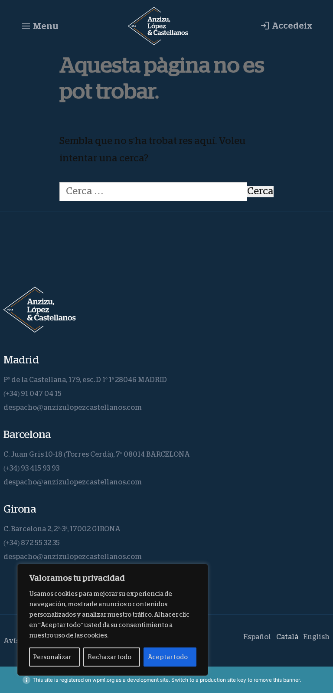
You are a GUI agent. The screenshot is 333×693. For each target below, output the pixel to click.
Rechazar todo (109, 657)
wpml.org (103, 680)
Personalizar (52, 657)
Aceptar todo (168, 657)
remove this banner (277, 680)
